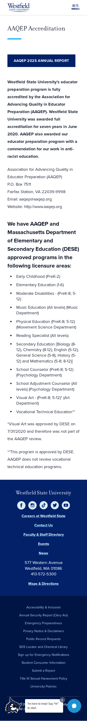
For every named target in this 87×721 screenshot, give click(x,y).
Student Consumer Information (43, 662)
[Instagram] (32, 505)
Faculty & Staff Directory (43, 534)
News (43, 553)
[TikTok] (43, 505)
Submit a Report (43, 670)
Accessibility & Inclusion (43, 607)
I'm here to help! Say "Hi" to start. (43, 706)
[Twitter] (55, 505)
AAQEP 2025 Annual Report (41, 60)
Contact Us (43, 525)
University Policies (43, 686)
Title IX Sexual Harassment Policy (43, 678)
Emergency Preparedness (43, 623)
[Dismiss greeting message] (62, 700)
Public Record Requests (43, 639)
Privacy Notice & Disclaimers (43, 631)
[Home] (18, 7)
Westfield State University (43, 492)
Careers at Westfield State (43, 516)
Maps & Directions (43, 583)
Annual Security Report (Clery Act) (43, 615)
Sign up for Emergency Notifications (43, 654)
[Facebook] (21, 505)
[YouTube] (66, 505)
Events (43, 544)
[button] (74, 706)
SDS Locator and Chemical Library (43, 646)
